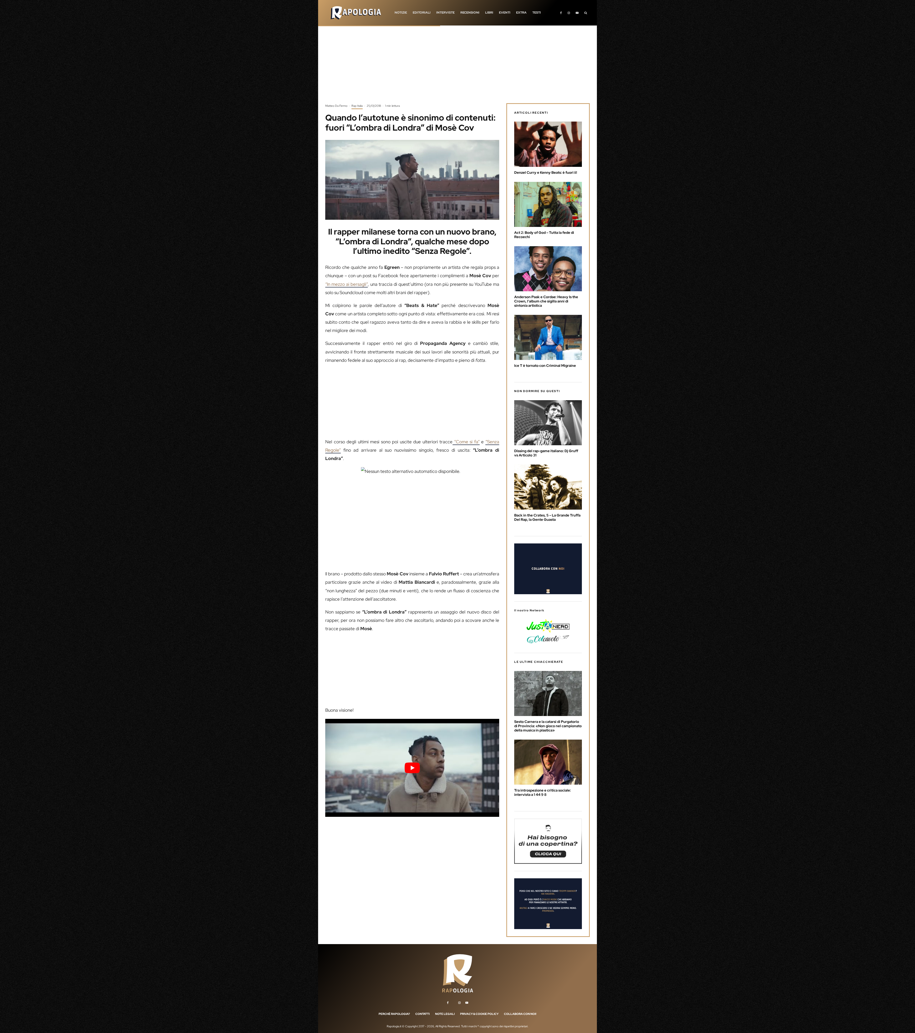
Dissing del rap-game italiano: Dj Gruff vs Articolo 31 (546, 453)
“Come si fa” (466, 442)
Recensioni (469, 12)
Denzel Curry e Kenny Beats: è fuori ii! (545, 172)
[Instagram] (569, 13)
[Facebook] (561, 13)
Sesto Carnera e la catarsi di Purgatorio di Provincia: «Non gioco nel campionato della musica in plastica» (548, 726)
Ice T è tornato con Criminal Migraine (545, 365)
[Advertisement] (457, 68)
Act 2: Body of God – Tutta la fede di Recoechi (544, 234)
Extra (521, 12)
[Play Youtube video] (412, 768)
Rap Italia (357, 106)
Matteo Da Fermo (336, 106)
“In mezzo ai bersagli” (346, 284)
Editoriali (422, 12)
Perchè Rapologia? (394, 1014)
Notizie (401, 12)
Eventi (504, 12)
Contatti (422, 1014)
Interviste (445, 12)
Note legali (445, 1014)
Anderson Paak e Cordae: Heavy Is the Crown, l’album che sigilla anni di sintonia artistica (546, 301)
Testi (536, 12)
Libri (489, 12)
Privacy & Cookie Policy (479, 1014)
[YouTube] (577, 13)
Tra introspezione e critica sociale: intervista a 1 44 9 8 (542, 792)
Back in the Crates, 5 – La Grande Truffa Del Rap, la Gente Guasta (547, 517)
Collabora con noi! (520, 1014)
